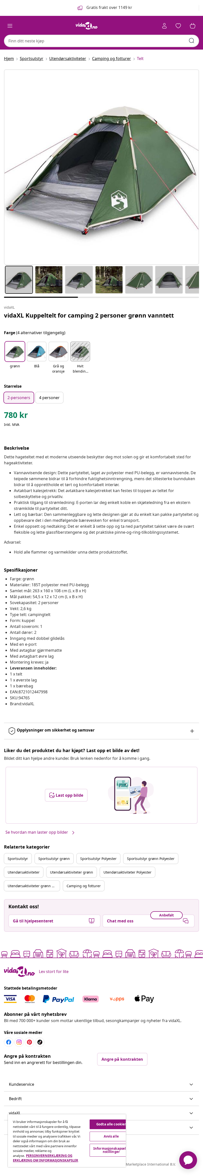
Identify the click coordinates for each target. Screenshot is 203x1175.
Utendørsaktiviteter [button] (24, 872)
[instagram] (19, 1042)
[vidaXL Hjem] (86, 25)
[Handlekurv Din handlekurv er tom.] (193, 25)
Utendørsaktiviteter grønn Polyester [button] (34, 885)
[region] (67, 1140)
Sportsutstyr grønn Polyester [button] (151, 858)
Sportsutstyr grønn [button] (54, 858)
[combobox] (101, 41)
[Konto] (164, 25)
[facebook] (8, 1042)
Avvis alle (111, 1136)
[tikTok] (39, 1042)
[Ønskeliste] (178, 25)
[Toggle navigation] (10, 26)
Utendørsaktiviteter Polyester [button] (127, 872)
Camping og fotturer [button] (84, 885)
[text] (16, 416)
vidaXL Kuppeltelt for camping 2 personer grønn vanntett (89, 315)
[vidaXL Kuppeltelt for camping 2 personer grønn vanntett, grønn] (101, 167)
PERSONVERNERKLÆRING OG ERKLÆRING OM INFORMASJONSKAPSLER (45, 1158)
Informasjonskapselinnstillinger (111, 1150)
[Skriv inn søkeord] (192, 41)
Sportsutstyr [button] (18, 858)
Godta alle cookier (111, 1124)
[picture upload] (130, 795)
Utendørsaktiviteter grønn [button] (71, 872)
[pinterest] (29, 1042)
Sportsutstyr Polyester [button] (98, 858)
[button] (104, 7)
